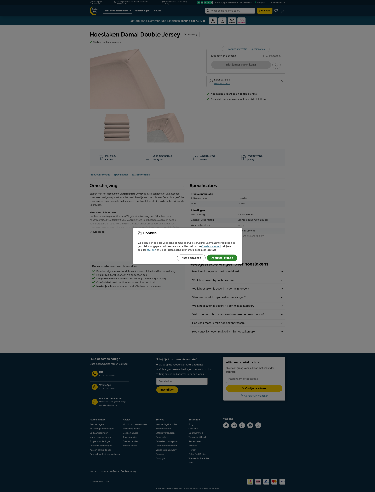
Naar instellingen (191, 257)
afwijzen (151, 249)
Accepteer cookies (222, 257)
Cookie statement (211, 246)
